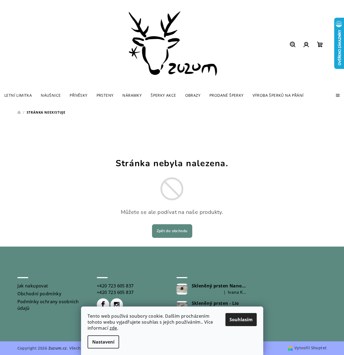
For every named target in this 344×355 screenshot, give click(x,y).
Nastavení (103, 342)
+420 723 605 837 (115, 286)
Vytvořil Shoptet (311, 347)
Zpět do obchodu (172, 230)
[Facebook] (103, 304)
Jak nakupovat (32, 286)
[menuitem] (18, 95)
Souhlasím (241, 320)
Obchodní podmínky (39, 294)
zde (113, 328)
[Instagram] (116, 304)
